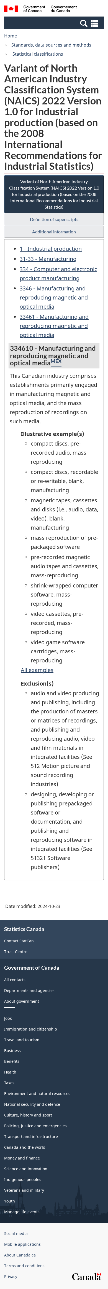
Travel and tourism (21, 1039)
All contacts (14, 979)
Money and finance (22, 1158)
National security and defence (32, 1104)
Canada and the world (24, 1147)
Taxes (9, 1082)
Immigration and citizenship (30, 1029)
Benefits (11, 1061)
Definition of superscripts (54, 219)
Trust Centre (15, 951)
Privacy (10, 1276)
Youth (9, 1201)
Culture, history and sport (28, 1115)
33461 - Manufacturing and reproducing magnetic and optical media (54, 326)
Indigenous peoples (22, 1179)
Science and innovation (25, 1168)
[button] (55, 23)
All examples (37, 670)
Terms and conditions (24, 1265)
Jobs (8, 1018)
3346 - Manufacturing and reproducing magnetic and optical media (54, 297)
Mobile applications (22, 1244)
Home (10, 36)
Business (12, 1050)
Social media (16, 1233)
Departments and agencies (29, 990)
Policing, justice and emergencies (35, 1125)
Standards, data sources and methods (51, 45)
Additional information (54, 231)
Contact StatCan (19, 940)
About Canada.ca (20, 1255)
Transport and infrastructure (31, 1136)
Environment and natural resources (37, 1093)
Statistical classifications (37, 54)
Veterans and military (24, 1190)
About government (21, 1001)
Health (10, 1072)
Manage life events (22, 1211)
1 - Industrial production (51, 248)
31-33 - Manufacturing (48, 259)
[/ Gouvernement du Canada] (40, 10)
